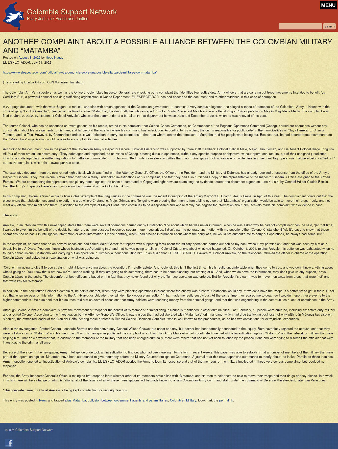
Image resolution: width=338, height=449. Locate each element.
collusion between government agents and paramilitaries (128, 400)
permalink (226, 400)
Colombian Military (183, 400)
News (43, 400)
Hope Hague (54, 57)
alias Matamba (75, 400)
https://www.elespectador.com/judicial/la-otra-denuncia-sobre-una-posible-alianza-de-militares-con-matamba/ (80, 72)
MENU (328, 5)
